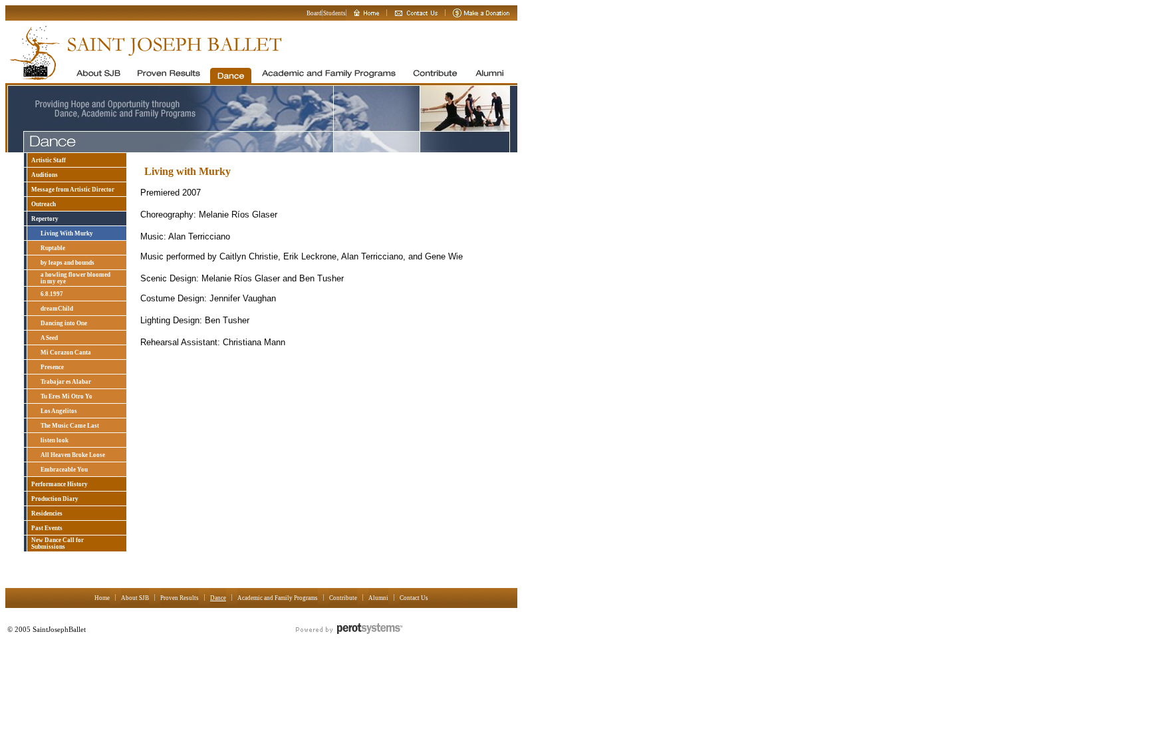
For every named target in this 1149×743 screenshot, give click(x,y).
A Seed (49, 338)
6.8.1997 (52, 294)
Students (334, 13)
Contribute (343, 598)
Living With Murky (67, 233)
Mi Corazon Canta (66, 352)
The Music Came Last (70, 425)
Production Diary (54, 499)
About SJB (135, 598)
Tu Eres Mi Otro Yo (66, 396)
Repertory (45, 219)
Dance (218, 598)
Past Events (47, 528)
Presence (52, 367)
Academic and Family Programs (277, 598)
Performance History (59, 484)
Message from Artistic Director (72, 189)
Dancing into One (64, 323)
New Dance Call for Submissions (57, 543)
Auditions (44, 175)
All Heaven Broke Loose (73, 455)
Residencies (47, 513)
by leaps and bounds (67, 262)
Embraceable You (64, 469)
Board (314, 13)
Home (102, 598)
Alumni (378, 598)
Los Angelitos (59, 411)
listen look (54, 440)
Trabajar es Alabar (66, 381)
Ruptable (53, 248)
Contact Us (414, 598)
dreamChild (57, 308)
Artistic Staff (48, 160)
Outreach (43, 204)
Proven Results (179, 598)
